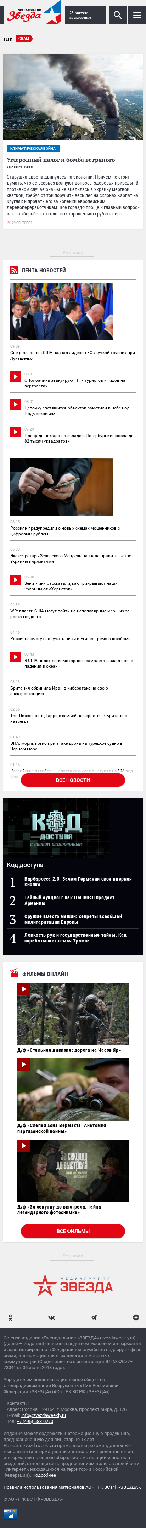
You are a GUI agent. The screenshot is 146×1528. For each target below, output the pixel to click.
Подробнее (44, 1475)
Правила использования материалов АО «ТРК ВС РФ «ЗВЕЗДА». (72, 1487)
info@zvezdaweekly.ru (43, 1415)
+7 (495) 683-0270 (35, 1421)
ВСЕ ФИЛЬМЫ (73, 1231)
